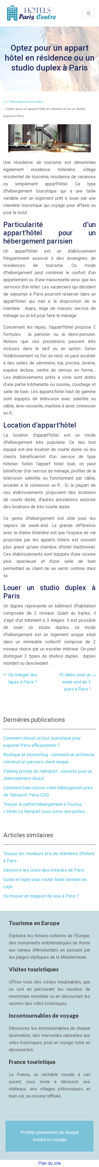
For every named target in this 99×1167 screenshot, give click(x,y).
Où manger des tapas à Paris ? (22, 678)
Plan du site (49, 1163)
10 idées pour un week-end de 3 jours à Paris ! (75, 682)
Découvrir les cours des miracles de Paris (43, 870)
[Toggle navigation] (88, 13)
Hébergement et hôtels (26, 102)
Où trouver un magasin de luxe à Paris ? (41, 896)
